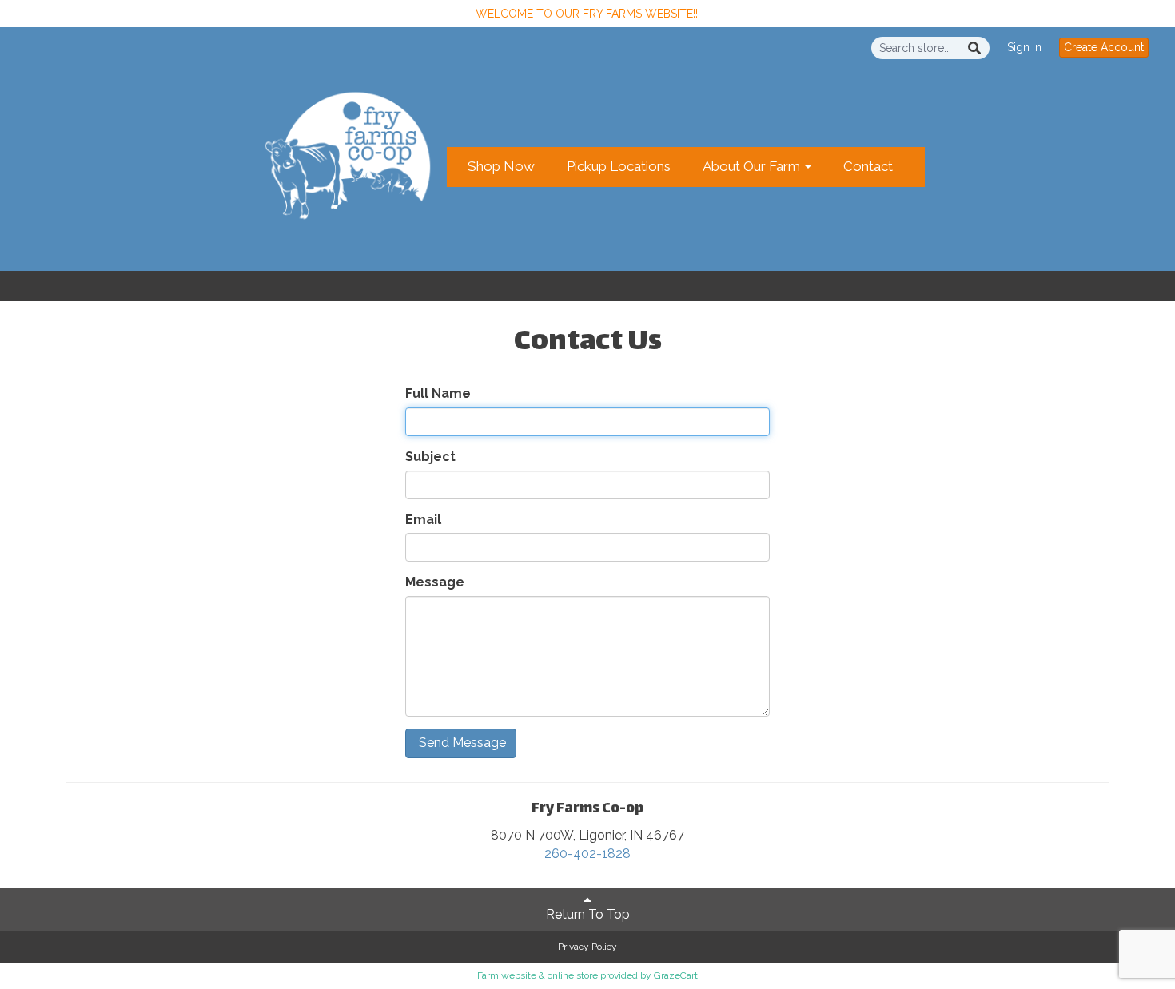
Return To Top (588, 914)
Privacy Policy (587, 946)
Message (434, 582)
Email (423, 519)
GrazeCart (676, 975)
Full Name (438, 393)
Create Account (1104, 47)
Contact (868, 166)
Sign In (1024, 47)
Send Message (461, 742)
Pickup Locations (619, 166)
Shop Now (501, 166)
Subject (430, 456)
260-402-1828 (587, 853)
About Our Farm (753, 166)
